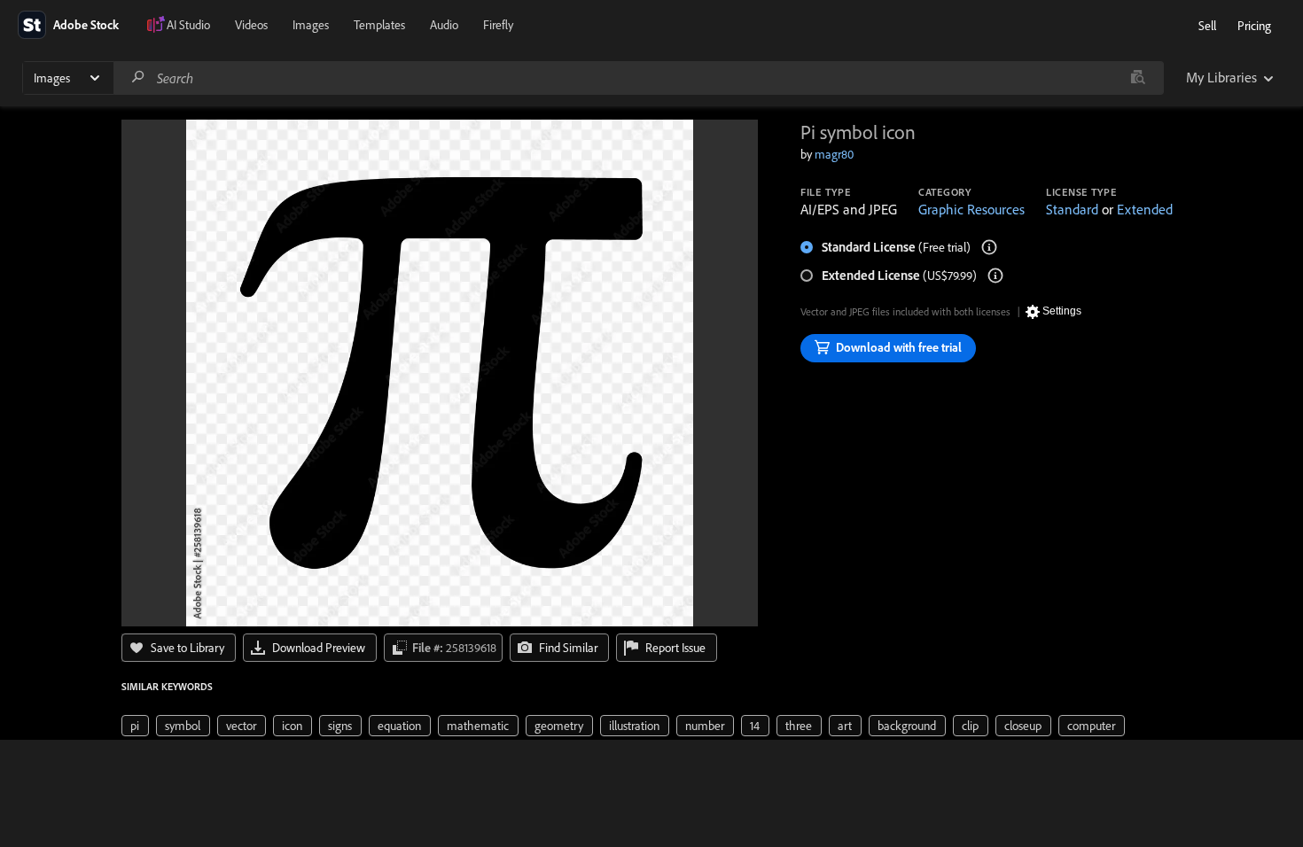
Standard (1072, 209)
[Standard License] (989, 247)
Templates (379, 25)
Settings (1061, 311)
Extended (1145, 209)
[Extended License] (995, 275)
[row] (135, 725)
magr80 (834, 154)
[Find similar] (1138, 78)
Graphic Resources (971, 209)
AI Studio (188, 25)
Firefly (498, 25)
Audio (444, 25)
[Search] (138, 77)
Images (311, 25)
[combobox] (638, 78)
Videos (251, 25)
